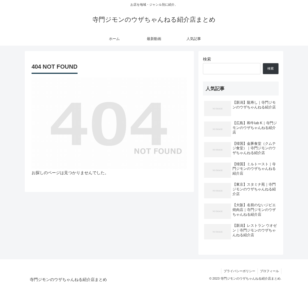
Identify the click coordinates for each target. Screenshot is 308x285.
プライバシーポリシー (239, 271)
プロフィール (269, 271)
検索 (207, 59)
